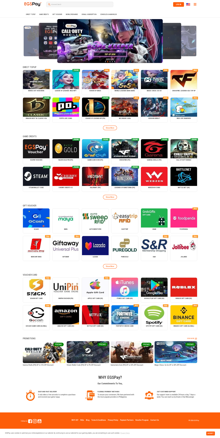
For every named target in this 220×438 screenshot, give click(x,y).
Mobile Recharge (72, 14)
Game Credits (44, 14)
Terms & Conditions (98, 420)
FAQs (82, 420)
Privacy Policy (113, 420)
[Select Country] (188, 4)
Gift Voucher (57, 14)
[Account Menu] (195, 4)
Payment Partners (127, 420)
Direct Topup (30, 14)
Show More (110, 128)
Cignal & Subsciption (89, 14)
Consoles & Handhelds (108, 14)
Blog (87, 420)
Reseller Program (141, 420)
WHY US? (75, 420)
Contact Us (154, 420)
